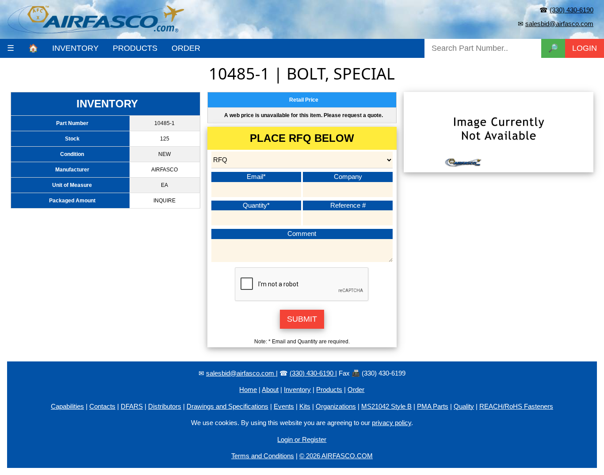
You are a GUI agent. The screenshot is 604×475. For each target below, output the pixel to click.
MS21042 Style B (386, 406)
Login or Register (301, 439)
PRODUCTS (135, 48)
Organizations (336, 406)
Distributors (164, 406)
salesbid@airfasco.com (559, 23)
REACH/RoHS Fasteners (516, 406)
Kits (304, 406)
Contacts (102, 406)
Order (356, 389)
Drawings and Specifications (227, 406)
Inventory (297, 389)
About (270, 389)
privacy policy (391, 422)
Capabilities (67, 406)
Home (248, 389)
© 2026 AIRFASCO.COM (336, 456)
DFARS (132, 406)
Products (329, 389)
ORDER (186, 48)
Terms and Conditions (262, 456)
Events (284, 406)
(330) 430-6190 (571, 10)
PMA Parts (432, 406)
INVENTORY (75, 48)
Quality (464, 406)
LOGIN (584, 48)
